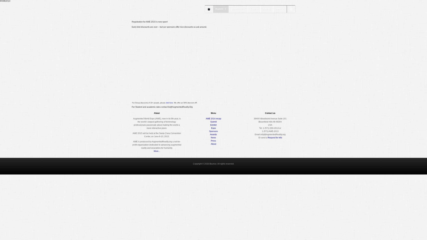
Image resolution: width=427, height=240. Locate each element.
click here (169, 103)
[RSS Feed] (291, 9)
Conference (238, 9)
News (213, 137)
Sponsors (213, 131)
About (280, 9)
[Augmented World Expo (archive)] (151, 19)
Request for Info (275, 137)
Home (209, 9)
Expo (254, 9)
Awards (267, 9)
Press (213, 141)
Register (221, 9)
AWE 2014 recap (213, 119)
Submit (213, 122)
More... (157, 151)
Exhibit (213, 125)
